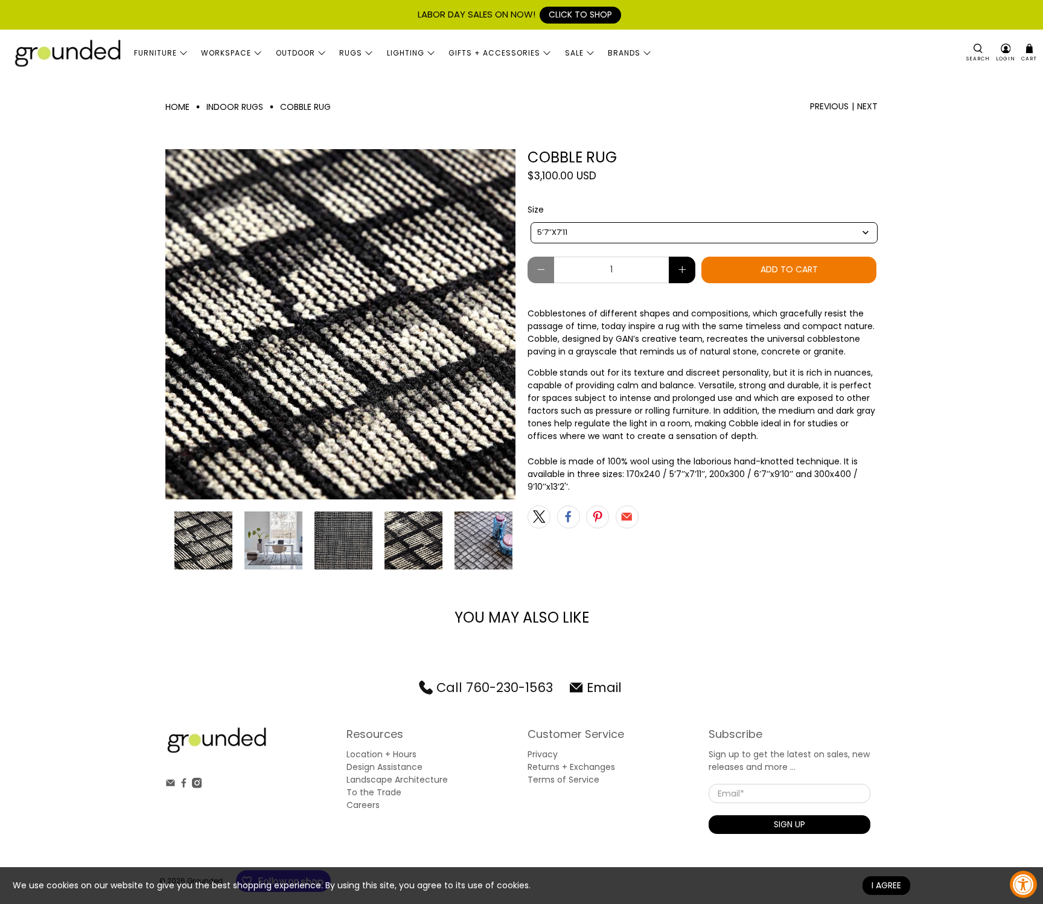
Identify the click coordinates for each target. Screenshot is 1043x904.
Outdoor (295, 53)
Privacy (543, 754)
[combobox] (704, 232)
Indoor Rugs (234, 107)
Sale (574, 53)
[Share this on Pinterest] (597, 516)
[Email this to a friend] (627, 516)
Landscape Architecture (397, 780)
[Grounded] (67, 53)
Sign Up (789, 824)
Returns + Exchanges (571, 767)
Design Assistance (384, 767)
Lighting (405, 53)
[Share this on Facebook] (568, 516)
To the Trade (373, 792)
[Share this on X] (539, 516)
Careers (363, 805)
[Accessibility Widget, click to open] (1023, 884)
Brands (624, 53)
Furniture (155, 53)
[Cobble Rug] (340, 324)
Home (177, 107)
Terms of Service (563, 780)
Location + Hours (381, 754)
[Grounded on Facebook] (184, 785)
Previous (829, 106)
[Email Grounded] (170, 785)
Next (867, 106)
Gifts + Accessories (494, 53)
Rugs (350, 53)
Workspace (226, 53)
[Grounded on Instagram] (197, 785)
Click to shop (580, 14)
